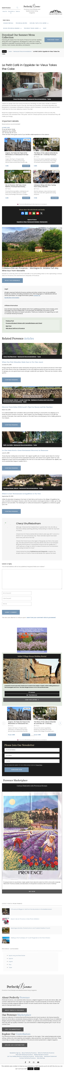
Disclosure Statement (50, 1056)
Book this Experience (12, 280)
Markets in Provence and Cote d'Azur (42, 400)
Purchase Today (53, 40)
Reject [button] (37, 1069)
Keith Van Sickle (8, 445)
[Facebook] (22, 213)
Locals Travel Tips (24, 400)
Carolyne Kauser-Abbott (10, 400)
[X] (41, 213)
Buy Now (32, 886)
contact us (37, 295)
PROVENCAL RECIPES (21, 23)
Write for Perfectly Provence (46, 1053)
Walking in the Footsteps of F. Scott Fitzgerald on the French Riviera (30, 938)
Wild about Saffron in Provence (15, 328)
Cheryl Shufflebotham (20, 99)
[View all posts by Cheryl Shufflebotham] (8, 523)
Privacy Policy (39, 765)
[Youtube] (37, 213)
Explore (11, 958)
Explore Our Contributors (14, 1045)
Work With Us (11, 11)
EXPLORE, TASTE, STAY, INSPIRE (38, 23)
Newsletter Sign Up (15, 1053)
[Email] (33, 213)
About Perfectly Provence (14, 1010)
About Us (5, 11)
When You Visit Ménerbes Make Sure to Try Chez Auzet (22, 362)
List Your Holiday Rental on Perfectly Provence (20, 1056)
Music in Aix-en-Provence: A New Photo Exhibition (25, 919)
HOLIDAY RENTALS (8, 23)
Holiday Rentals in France (41, 1054)
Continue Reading (11, 380)
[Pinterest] (30, 213)
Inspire (11, 961)
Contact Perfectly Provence (27, 1058)
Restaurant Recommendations (23, 51)
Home (4, 51)
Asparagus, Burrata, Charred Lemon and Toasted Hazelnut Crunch (30, 928)
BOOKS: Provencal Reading (11, 28)
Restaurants (43, 222)
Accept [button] (30, 1069)
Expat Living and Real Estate (17, 955)
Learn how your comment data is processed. (41, 617)
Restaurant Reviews (33, 222)
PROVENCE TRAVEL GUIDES (31, 28)
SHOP (44, 28)
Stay (10, 964)
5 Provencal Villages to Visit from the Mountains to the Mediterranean (31, 909)
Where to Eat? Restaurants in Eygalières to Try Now (21, 494)
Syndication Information (11, 298)
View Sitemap (41, 1058)
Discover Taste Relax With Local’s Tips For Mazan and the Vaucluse (27, 407)
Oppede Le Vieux (22, 222)
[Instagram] (26, 213)
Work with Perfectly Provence (24, 1054)
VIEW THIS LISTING (31, 700)
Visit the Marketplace (13, 1029)
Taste (10, 51)
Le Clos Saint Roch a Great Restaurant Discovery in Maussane (25, 450)
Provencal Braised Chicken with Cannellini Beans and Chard (24, 323)
